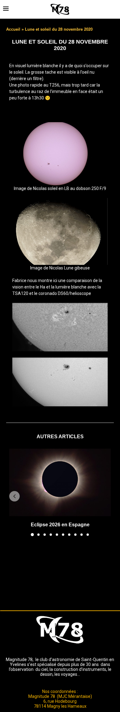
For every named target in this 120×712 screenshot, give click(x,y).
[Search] (114, 9)
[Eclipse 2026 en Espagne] (60, 482)
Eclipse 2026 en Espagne (60, 524)
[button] (14, 496)
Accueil (13, 29)
